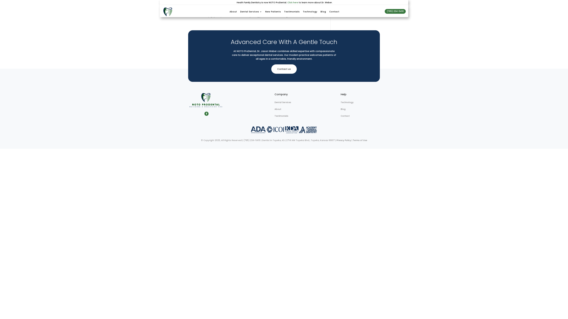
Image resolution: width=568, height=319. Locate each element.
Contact (334, 11)
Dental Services (249, 11)
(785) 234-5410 (395, 11)
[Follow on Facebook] (206, 114)
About (233, 11)
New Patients (273, 11)
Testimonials (292, 11)
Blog (323, 11)
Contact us (284, 69)
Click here (292, 2)
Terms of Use (360, 140)
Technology (310, 11)
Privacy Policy (344, 140)
